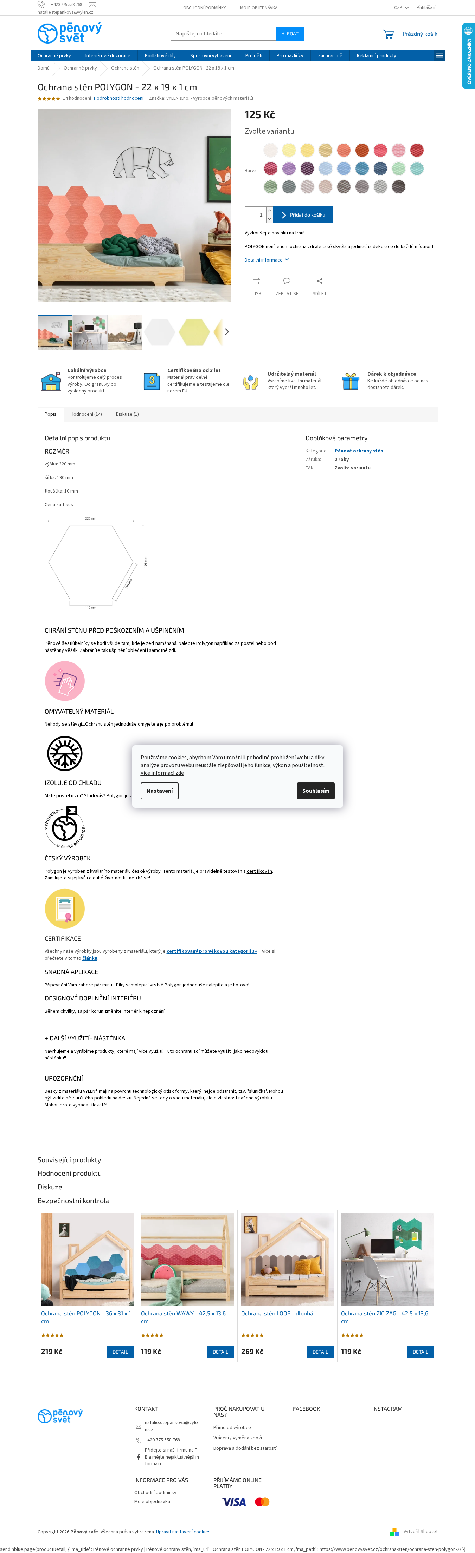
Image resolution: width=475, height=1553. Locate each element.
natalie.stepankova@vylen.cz (171, 1426)
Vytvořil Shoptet (421, 1531)
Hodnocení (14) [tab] (86, 414)
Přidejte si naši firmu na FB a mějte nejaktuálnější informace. (172, 1457)
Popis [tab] (51, 414)
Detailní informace (264, 260)
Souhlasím (315, 791)
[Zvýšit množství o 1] (269, 211)
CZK (398, 8)
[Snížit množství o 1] (269, 219)
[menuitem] (54, 55)
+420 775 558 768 (162, 1439)
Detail (120, 1352)
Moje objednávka (258, 8)
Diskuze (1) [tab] (127, 414)
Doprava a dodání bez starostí (245, 1448)
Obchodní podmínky (204, 8)
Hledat (290, 34)
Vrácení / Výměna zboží (237, 1438)
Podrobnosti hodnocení (118, 98)
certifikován (259, 871)
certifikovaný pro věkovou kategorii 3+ (212, 951)
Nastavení (160, 791)
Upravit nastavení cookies (183, 1531)
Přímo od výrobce (232, 1428)
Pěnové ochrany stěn (359, 451)
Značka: (201, 98)
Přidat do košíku (307, 215)
